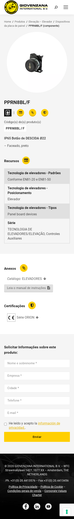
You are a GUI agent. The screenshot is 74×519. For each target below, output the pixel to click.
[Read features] (20, 112)
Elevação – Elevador (40, 21)
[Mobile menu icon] (66, 7)
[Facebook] (26, 506)
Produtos (20, 21)
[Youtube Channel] (48, 506)
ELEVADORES (32, 279)
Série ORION (25, 317)
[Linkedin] (37, 506)
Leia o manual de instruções (26, 288)
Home (7, 21)
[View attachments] (32, 112)
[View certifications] (44, 112)
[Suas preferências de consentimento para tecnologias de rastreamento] (67, 512)
